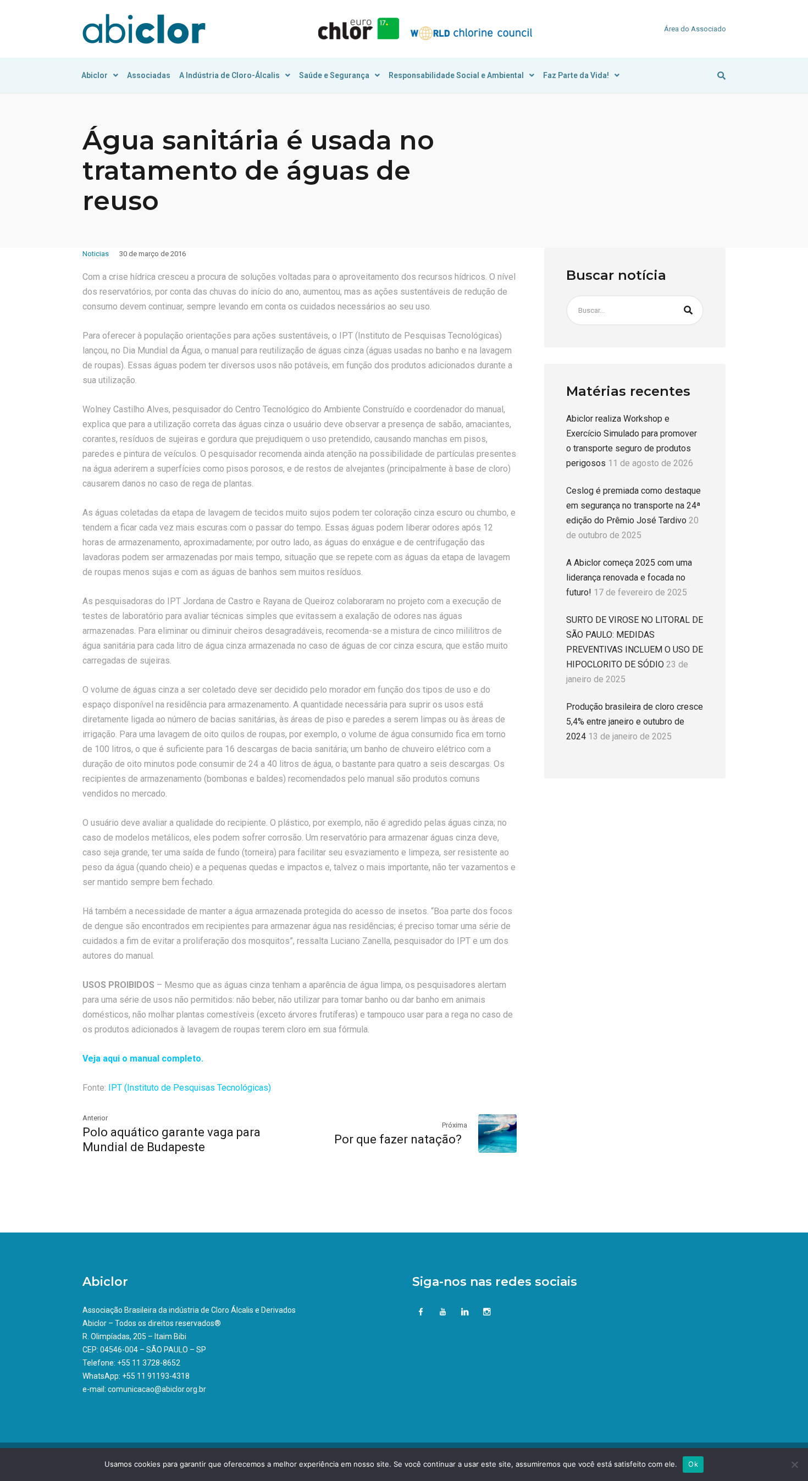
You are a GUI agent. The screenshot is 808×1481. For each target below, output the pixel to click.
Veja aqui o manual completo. (142, 1058)
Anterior (95, 1118)
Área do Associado (695, 29)
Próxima (454, 1125)
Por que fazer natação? (400, 1139)
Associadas (148, 75)
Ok (693, 1464)
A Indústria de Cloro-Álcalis (229, 75)
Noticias (95, 254)
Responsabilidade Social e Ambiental (456, 75)
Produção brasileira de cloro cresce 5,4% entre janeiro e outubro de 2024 (634, 721)
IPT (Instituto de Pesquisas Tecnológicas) (188, 1087)
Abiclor (94, 75)
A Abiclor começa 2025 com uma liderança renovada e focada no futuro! (629, 577)
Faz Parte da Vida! (576, 75)
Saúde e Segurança (334, 75)
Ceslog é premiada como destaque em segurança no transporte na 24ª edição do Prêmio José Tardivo (633, 505)
